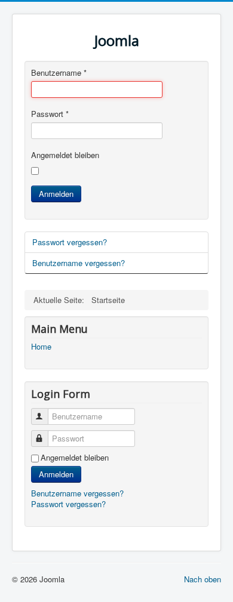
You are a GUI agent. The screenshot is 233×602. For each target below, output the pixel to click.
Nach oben (202, 579)
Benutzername (59, 72)
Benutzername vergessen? (78, 262)
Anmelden (56, 193)
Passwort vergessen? (69, 242)
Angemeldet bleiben (65, 155)
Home (41, 346)
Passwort (50, 114)
